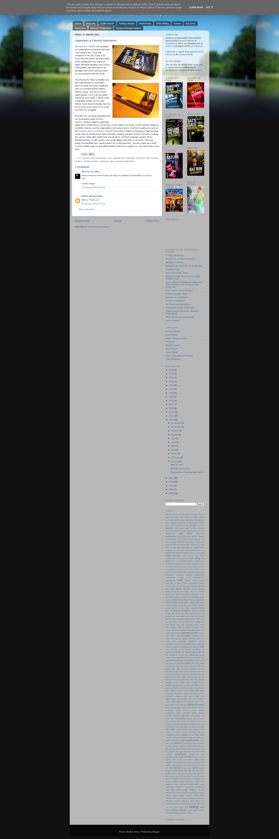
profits (183, 721)
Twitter (169, 46)
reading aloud (187, 729)
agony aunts (193, 520)
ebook (186, 600)
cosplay (181, 577)
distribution (169, 597)
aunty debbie (185, 534)
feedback (195, 611)
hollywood (182, 641)
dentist (168, 592)
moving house (171, 685)
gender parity (175, 625)
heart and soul (175, 638)
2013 (171, 420)
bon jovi (176, 550)
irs (203, 650)
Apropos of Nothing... (175, 262)
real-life (201, 729)
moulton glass (185, 682)
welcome (189, 795)
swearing (169, 771)
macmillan (200, 669)
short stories (181, 749)
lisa (167, 666)
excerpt (174, 608)
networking (169, 693)
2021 (171, 389)
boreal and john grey (190, 555)
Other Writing (162, 23)
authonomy (171, 536)
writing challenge (179, 810)
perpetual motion (189, 710)
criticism (195, 580)
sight (192, 749)
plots (187, 716)
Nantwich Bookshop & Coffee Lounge (179, 688)
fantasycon (186, 611)
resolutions (170, 735)
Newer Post (82, 220)
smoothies (169, 757)
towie (202, 781)
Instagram (198, 46)
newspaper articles (182, 693)
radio (177, 727)
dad (177, 586)
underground (189, 787)
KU (195, 660)
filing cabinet (176, 616)
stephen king (182, 765)
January (175, 461)
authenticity (200, 534)
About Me (90, 23)
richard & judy (194, 735)
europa (168, 608)
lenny (187, 663)
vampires (192, 790)
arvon (202, 531)
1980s (191, 514)
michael (168, 680)
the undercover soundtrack (190, 779)
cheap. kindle (186, 564)
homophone (192, 641)
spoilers (169, 762)
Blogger (155, 832)
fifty (173, 613)
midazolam (185, 680)
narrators (196, 688)
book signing (190, 553)
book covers (170, 553)
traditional (169, 784)
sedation (176, 746)
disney (202, 594)
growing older (185, 630)
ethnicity (201, 605)
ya (167, 813)
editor (197, 603)
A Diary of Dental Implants (128, 28)
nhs (191, 693)
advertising (176, 520)
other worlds (199, 702)
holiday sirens (171, 641)
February (175, 457)
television (173, 773)
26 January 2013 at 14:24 (93, 204)
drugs (181, 600)
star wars (192, 762)
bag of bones (190, 542)
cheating (195, 564)
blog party (181, 547)
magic (180, 671)
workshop (184, 803)
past (185, 705)
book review (180, 553)
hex (189, 638)
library (202, 663)
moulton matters (91, 161)
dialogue (187, 594)
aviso (179, 539)
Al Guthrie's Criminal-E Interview (180, 259)
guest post (196, 630)
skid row (178, 751)
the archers (188, 773)
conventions (170, 578)
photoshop (186, 713)
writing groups (193, 810)
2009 (171, 489)
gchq (167, 625)
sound (185, 760)
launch (202, 660)
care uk (178, 561)
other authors (176, 702)
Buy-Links (190, 23)
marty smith (176, 677)
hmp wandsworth (198, 638)
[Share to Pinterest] (93, 154)
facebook (194, 608)
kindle (197, 658)
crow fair (169, 583)
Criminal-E (170, 342)
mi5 (203, 677)
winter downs (195, 801)
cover (189, 577)
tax (197, 771)
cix (188, 569)
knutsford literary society (179, 661)
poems (192, 716)
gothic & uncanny (184, 627)
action (177, 517)
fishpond (201, 616)
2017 (171, 404)
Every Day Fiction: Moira (177, 273)
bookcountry (199, 553)
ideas (194, 644)
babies (190, 539)
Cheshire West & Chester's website (95, 131)
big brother (181, 545)
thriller (175, 782)
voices (179, 793)
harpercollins (185, 636)
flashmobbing (177, 619)
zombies (189, 813)
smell (202, 754)
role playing (197, 738)
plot (183, 716)
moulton (78, 161)
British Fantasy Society (176, 338)
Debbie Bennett (89, 196)
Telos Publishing (173, 359)
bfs (175, 545)
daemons (182, 586)
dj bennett (177, 597)
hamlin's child (174, 636)
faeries (201, 608)
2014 (171, 416)
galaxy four (199, 622)
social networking (185, 757)
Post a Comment (86, 209)
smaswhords (193, 754)
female (202, 611)
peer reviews (182, 707)
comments (191, 572)
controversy (199, 575)
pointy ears (200, 716)
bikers (188, 545)
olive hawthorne (182, 699)
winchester (200, 798)
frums (193, 622)
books (168, 555)
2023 (171, 381)
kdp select (181, 658)
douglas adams (186, 597)
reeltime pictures (181, 732)
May (173, 446)
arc (179, 531)
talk (189, 771)
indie (202, 647)
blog (174, 547)
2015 (171, 412)
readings (195, 729)
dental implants (198, 589)
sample (182, 740)
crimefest (187, 580)
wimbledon (192, 798)
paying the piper (107, 161)
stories (189, 765)
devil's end (180, 594)
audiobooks (170, 534)
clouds (202, 569)
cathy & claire (187, 561)
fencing (168, 613)
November (176, 427)
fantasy (176, 611)
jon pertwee (180, 655)
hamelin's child (143, 158)
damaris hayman (197, 586)
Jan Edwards (172, 349)
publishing (192, 724)
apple (175, 531)
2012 (171, 478)
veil (203, 790)
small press (195, 751)
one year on (193, 699)
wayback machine (197, 793)
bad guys (173, 542)
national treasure (176, 691)
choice (195, 567)
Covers (177, 23)
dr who (196, 597)
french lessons (179, 622)
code (167, 572)
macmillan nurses (172, 671)
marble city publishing (188, 674)
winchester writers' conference (177, 801)
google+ (173, 627)
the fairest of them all (173, 776)
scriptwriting (187, 743)
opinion (168, 702)
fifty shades (180, 613)
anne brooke (191, 528)
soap (176, 757)
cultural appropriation (190, 583)
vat (199, 790)
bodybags (169, 550)
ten (183, 773)
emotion (168, 605)
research (201, 732)
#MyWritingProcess (172, 514)
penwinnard (170, 710)
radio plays (183, 727)
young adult (172, 813)
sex (167, 749)
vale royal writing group (177, 790)
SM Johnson (88, 172)
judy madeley (190, 655)
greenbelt (130, 158)
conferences (199, 572)
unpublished (200, 787)
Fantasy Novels (126, 23)
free (202, 619)
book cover (200, 550)
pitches (194, 713)
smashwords (180, 754)
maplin (178, 674)
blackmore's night (197, 545)
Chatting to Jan (173, 269)
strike (195, 765)
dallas (188, 586)
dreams (175, 600)
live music (184, 666)
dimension (194, 594)
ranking (191, 727)
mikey (191, 680)
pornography (180, 719)
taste (193, 771)
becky (198, 542)
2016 (171, 408)
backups (197, 539)
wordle (168, 803)
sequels (188, 746)
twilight (202, 784)
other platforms (188, 702)
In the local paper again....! (178, 294)
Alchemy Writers (173, 331)
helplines (185, 638)
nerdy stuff (194, 691)
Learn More (196, 7)
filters (183, 616)
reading (178, 729)
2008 (171, 493)
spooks (175, 762)
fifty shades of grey (193, 613)
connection (169, 575)
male (185, 671)
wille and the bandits (180, 798)
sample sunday (192, 740)
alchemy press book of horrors (182, 523)
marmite (168, 677)
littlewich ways (174, 666)
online (201, 699)
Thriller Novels (107, 23)
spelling (196, 760)
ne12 (186, 691)
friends (187, 622)
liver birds (192, 666)
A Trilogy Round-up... (175, 255)
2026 (171, 370)
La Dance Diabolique (175, 301)
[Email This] (82, 154)
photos (178, 713)
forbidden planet (195, 619)
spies (202, 760)
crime (180, 580)
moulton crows (172, 682)
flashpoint (185, 619)
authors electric (198, 536)
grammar (196, 627)
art (199, 531)
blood (202, 547)
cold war (173, 572)
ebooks (192, 600)
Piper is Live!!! (177, 465)
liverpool (200, 666)
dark (167, 589)
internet (188, 650)
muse (192, 685)
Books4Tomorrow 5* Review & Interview (184, 266)
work (178, 803)
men (199, 677)
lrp (182, 669)
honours (201, 641)
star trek (186, 762)
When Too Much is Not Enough (180, 317)
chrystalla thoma (181, 569)
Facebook (170, 43)
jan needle (186, 652)
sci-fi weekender (176, 743)
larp (197, 660)
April (173, 450)
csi (175, 583)
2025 (171, 374)
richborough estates (179, 738)
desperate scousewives (180, 592)
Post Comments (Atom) (98, 227)
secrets (195, 743)
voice (175, 793)
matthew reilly (185, 677)
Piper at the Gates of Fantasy (179, 356)
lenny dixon (195, 663)
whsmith (169, 798)
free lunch (169, 622)
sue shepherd (193, 768)
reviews (184, 735)
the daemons (199, 773)
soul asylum (177, 760)
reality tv (169, 732)
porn (172, 719)
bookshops (176, 556)
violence (169, 793)
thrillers (181, 781)
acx (181, 517)
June (173, 442)
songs (195, 757)
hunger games (178, 644)
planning (201, 713)
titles (192, 781)
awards (184, 539)
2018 (171, 401)
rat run (197, 727)
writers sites (183, 807)
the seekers (174, 779)
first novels (190, 616)
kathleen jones (171, 658)
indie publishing (171, 650)
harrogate (196, 636)
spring (180, 762)
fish (196, 616)
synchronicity (178, 771)
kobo (191, 661)
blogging (196, 547)
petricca (201, 710)
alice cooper (170, 525)
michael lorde (176, 680)
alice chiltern (199, 523)
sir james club (199, 749)
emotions (175, 605)
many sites (198, 65)
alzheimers (193, 525)
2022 (171, 385)
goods (196, 625)
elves (202, 602)
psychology (176, 724)
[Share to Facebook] (90, 154)
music (196, 685)
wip (203, 801)
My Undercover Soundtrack (178, 304)
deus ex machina (197, 592)
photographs (170, 713)
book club (191, 550)
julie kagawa (199, 655)
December (176, 423)
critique (201, 580)
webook (182, 795)
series (194, 746)
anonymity (200, 528)
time (187, 781)
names (201, 685)
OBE (202, 696)
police (168, 718)
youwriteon (181, 813)
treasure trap (178, 784)
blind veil (169, 547)
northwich (169, 696)
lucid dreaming (190, 669)
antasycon (169, 531)
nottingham (177, 696)
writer (176, 807)
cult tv (179, 583)
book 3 (183, 550)
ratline (172, 729)
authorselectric (171, 539)
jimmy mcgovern (197, 652)
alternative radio (182, 525)
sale (172, 740)
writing (193, 807)
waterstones (186, 793)
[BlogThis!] (85, 154)
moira (196, 680)
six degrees (170, 751)
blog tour (189, 547)
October (175, 431)
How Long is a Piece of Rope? (179, 290)
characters (177, 564)
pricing (195, 718)
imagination (200, 644)
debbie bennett (183, 589)
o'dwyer (197, 696)
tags (185, 771)
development (119, 158)
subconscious (174, 768)
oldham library (171, 699)
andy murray (179, 528)
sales (177, 740)
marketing (200, 674)
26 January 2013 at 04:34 (93, 187)
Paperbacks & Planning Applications (187, 472)
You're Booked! (173, 320)
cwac (109, 158)
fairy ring (169, 611)
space (190, 760)
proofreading (190, 721)
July (173, 438)
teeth (168, 773)
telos (179, 773)
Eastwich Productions (100, 28)
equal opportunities (185, 605)
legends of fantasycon (177, 663)
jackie (168, 652)
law (167, 663)
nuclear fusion (188, 696)
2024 (171, 378)
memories (194, 677)
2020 (171, 393)
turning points (193, 784)
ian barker (187, 644)
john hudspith (170, 655)
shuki (188, 749)
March (174, 454)
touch (197, 781)
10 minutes (184, 514)
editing (191, 603)
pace (167, 705)
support (201, 768)
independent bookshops (189, 647)
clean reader (194, 569)
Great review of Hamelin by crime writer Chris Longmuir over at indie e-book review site (184, 284)
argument (190, 531)
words (173, 804)
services (201, 746)
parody (181, 705)
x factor (201, 810)
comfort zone (181, 572)
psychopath (184, 724)
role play (190, 738)
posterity (189, 718)
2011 (171, 482)
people (178, 710)
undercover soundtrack (174, 787)
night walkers (199, 693)
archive (183, 531)
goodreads (189, 625)
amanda (201, 525)
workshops (192, 803)
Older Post (152, 220)
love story (176, 669)
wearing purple (171, 795)
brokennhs (182, 558)
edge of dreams (180, 602)
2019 (171, 397)
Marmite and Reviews (181, 468)
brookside (190, 558)
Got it (209, 7)
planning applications (125, 161)
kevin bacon (190, 658)
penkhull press (193, 707)
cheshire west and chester (94, 158)
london (168, 669)
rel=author (192, 732)
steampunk (200, 762)
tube (185, 784)
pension (201, 707)
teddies (201, 771)
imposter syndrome (172, 647)
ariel (195, 531)
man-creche (191, 671)
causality (196, 561)
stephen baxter (171, 765)
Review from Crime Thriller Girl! (180, 308)
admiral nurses (198, 517)
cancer (172, 561)
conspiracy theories (184, 575)
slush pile (186, 751)
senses (182, 746)
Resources (80, 28)
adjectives (188, 517)
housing (154, 158)
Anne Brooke (172, 335)
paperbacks (174, 705)
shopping (172, 749)
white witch (199, 795)
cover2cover (199, 578)
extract (187, 608)
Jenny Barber (172, 352)
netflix (202, 691)
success (184, 768)
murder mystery (183, 685)
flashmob (169, 619)
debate (172, 589)
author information (183, 536)
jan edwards (176, 652)
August (174, 435)
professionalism (175, 721)
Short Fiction (145, 23)
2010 (171, 486)
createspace (170, 581)
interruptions (196, 650)
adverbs (168, 520)
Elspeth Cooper (173, 345)
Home (78, 23)
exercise (181, 608)
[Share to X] (87, 154)
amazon (198, 70)
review (177, 735)
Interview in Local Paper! (177, 297)
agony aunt (184, 520)
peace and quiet (171, 707)
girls (182, 625)
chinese (190, 567)
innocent (181, 650)
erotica (195, 605)
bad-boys (181, 542)
